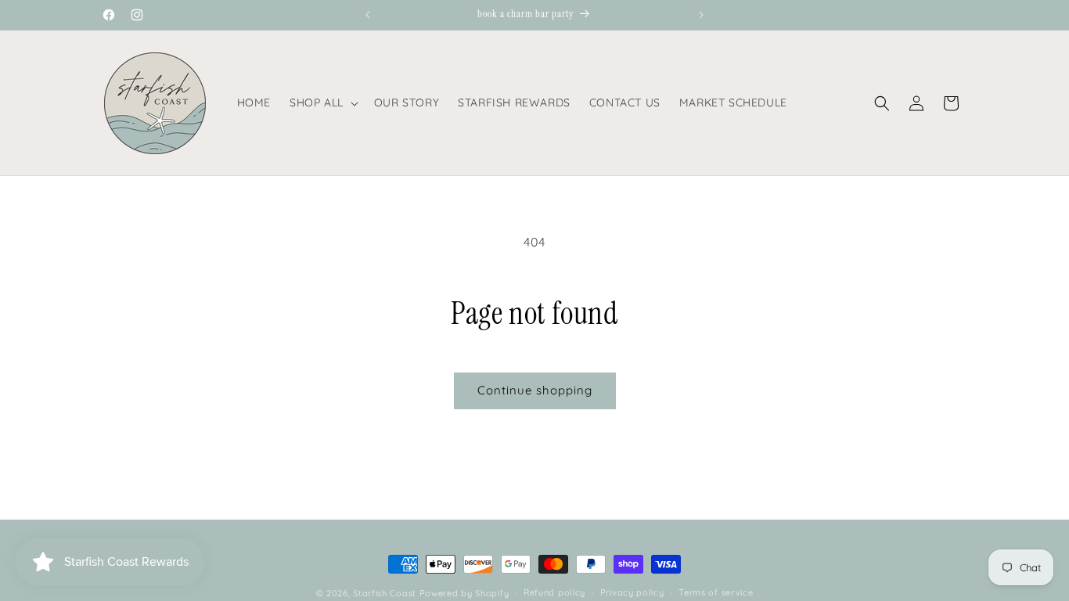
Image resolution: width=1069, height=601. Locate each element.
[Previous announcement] (368, 15)
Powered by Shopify (464, 593)
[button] (322, 102)
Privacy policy (632, 592)
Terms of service (715, 592)
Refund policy (554, 592)
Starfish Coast (384, 593)
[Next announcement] (701, 15)
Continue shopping (534, 390)
